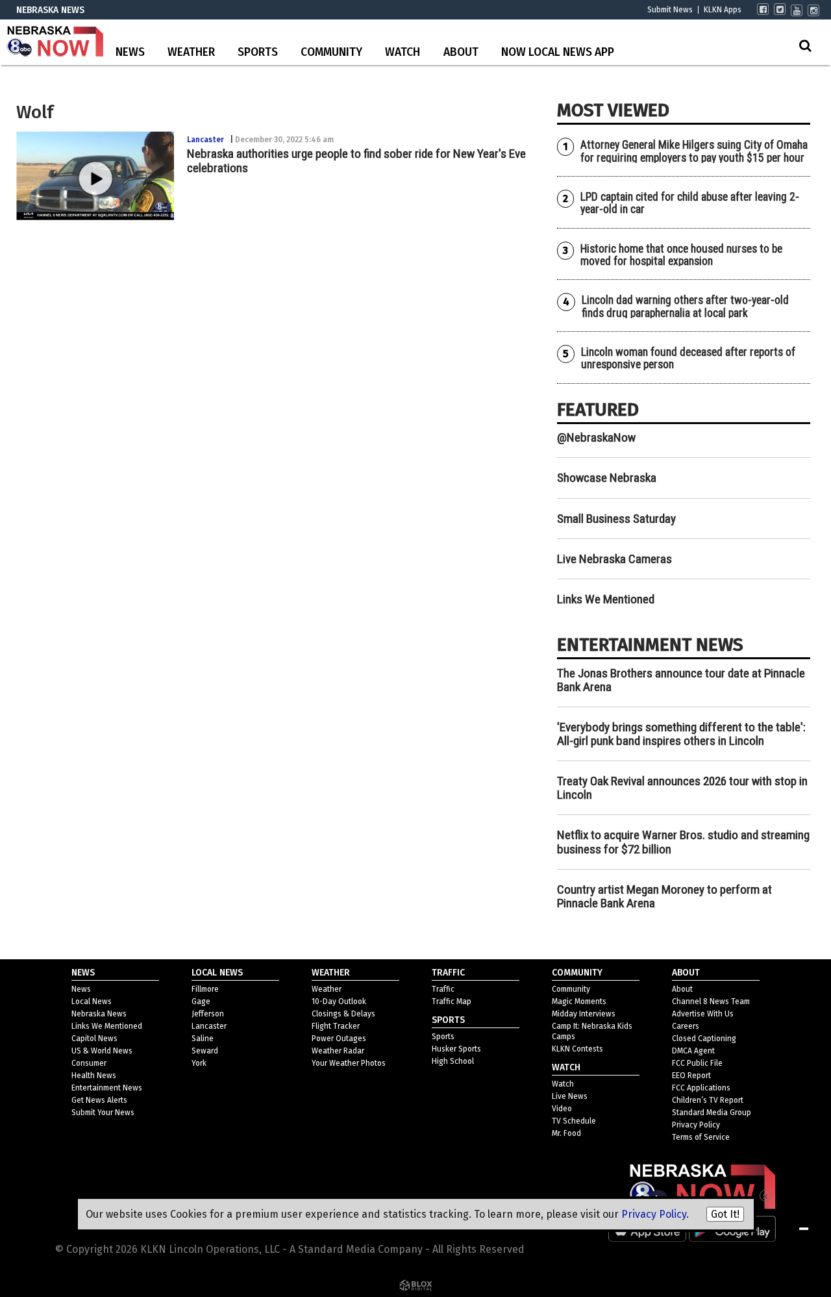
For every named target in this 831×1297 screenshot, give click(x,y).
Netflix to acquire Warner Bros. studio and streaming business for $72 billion (683, 841)
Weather (191, 52)
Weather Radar (338, 1050)
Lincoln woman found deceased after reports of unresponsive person (688, 358)
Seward (205, 1050)
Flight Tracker (336, 1026)
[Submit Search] (805, 45)
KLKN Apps (722, 10)
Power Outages (339, 1038)
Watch (402, 52)
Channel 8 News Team (711, 1001)
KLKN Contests (577, 1048)
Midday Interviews (583, 1013)
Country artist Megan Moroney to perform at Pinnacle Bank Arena (664, 896)
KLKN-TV (55, 42)
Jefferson (208, 1013)
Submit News (670, 10)
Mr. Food (566, 1133)
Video (562, 1108)
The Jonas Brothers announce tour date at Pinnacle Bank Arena (681, 680)
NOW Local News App (557, 52)
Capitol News (94, 1038)
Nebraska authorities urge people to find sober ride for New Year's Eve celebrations (356, 160)
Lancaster (205, 139)
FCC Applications (701, 1087)
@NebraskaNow (596, 437)
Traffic (443, 989)
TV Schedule (574, 1121)
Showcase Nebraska (606, 477)
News (130, 52)
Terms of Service (701, 1137)
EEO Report (691, 1075)
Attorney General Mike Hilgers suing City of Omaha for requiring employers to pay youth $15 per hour (694, 151)
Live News (570, 1096)
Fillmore (205, 989)
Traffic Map (451, 1001)
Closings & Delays (343, 1013)
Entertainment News (106, 1087)
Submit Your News (102, 1112)
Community (331, 52)
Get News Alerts (99, 1100)
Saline (203, 1038)
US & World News (101, 1050)
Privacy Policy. (655, 1214)
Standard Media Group (711, 1112)
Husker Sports (456, 1048)
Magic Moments (579, 1001)
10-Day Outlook (339, 1001)
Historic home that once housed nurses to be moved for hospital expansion (681, 255)
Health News (93, 1075)
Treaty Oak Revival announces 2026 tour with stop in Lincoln (682, 788)
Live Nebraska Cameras (614, 558)
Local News (91, 1001)
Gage (201, 1001)
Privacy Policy (696, 1124)
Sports (258, 52)
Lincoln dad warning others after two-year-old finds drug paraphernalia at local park (685, 306)
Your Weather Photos (349, 1063)
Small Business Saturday (616, 518)
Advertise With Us (703, 1013)
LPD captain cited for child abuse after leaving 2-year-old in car (689, 203)
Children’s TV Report (707, 1100)
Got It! (725, 1214)
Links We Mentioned (605, 599)
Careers (685, 1026)
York (199, 1063)
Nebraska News (99, 1013)
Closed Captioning (704, 1038)
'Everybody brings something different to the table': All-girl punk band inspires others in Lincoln (681, 734)
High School (453, 1061)
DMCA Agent (693, 1050)
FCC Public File (697, 1063)
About (460, 52)
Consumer (88, 1063)
